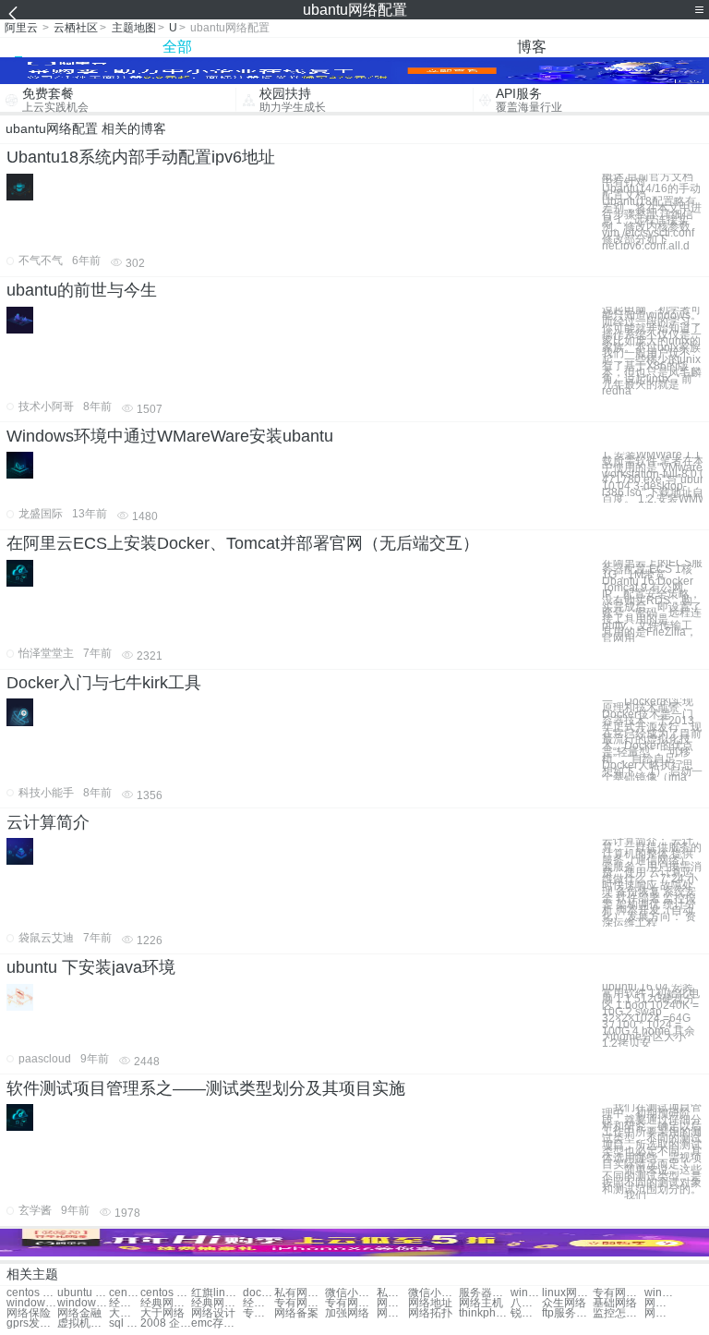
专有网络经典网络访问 (299, 1303)
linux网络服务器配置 (567, 1293)
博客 (532, 47)
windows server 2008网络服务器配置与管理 (31, 1303)
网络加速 (660, 1303)
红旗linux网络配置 (216, 1293)
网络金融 (79, 1313)
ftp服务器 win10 (567, 1313)
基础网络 (615, 1303)
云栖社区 (76, 27)
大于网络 (162, 1313)
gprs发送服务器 (31, 1323)
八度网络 (526, 1303)
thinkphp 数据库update (484, 1313)
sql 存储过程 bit (124, 1323)
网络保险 (28, 1313)
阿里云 (21, 27)
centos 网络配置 (31, 1293)
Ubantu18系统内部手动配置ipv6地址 (140, 157)
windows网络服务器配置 (526, 1293)
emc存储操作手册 (216, 1323)
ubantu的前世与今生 (81, 290)
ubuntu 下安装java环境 (90, 967)
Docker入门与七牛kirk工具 (103, 683)
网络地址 (430, 1303)
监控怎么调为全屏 (618, 1313)
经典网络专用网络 (124, 1303)
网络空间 (392, 1303)
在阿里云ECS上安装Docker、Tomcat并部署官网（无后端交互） (242, 543)
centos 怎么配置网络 (165, 1293)
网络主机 (481, 1303)
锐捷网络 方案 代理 (526, 1313)
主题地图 (134, 27)
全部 (177, 47)
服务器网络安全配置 (484, 1293)
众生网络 (564, 1303)
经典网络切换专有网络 (258, 1303)
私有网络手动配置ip (299, 1293)
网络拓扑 (430, 1313)
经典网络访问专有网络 (165, 1303)
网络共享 (392, 1313)
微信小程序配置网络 (350, 1293)
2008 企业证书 (165, 1323)
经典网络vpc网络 (216, 1303)
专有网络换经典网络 (350, 1303)
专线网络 (258, 1313)
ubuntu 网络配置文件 (82, 1293)
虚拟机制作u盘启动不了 (82, 1323)
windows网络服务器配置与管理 (660, 1293)
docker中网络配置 (258, 1293)
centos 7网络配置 (124, 1293)
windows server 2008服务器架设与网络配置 (82, 1303)
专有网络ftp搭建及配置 (618, 1293)
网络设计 (213, 1313)
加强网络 (347, 1313)
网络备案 (296, 1313)
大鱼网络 (124, 1313)
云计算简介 (48, 822)
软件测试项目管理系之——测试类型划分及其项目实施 (205, 1088)
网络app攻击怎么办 (660, 1313)
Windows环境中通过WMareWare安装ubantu (169, 436)
